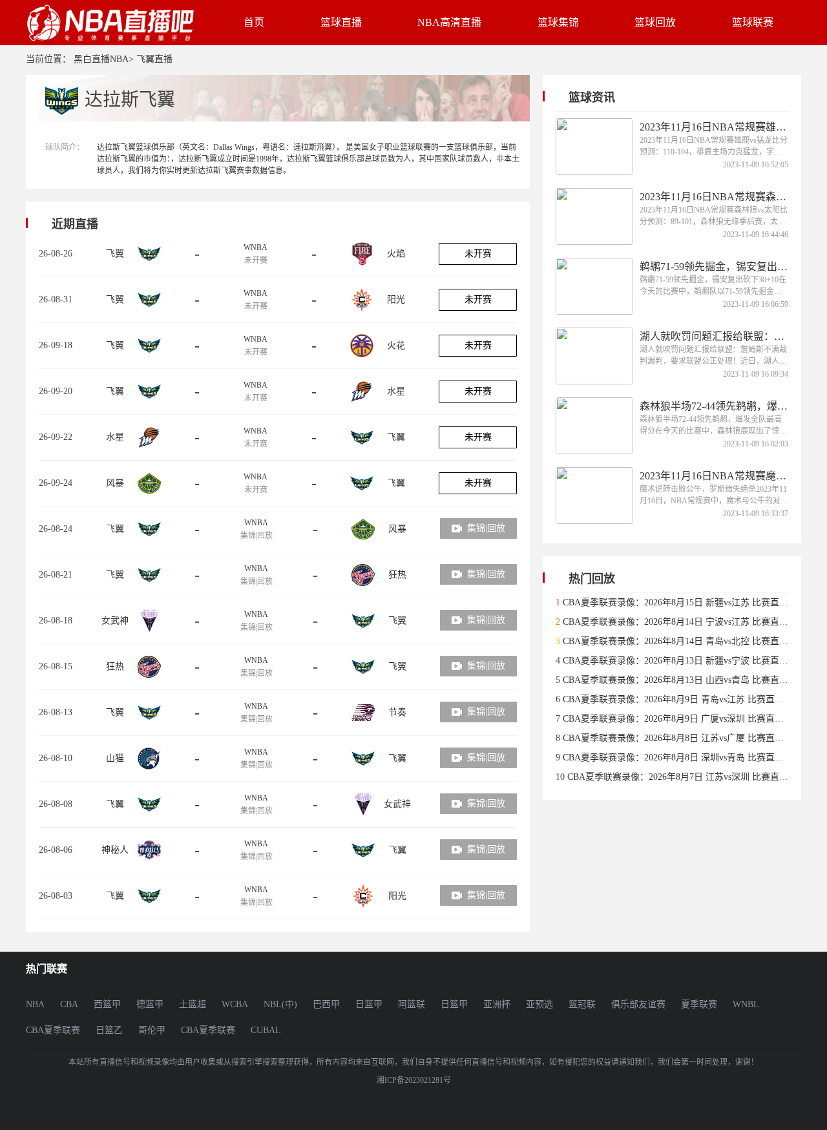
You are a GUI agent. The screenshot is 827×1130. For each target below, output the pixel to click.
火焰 (396, 253)
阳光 (396, 299)
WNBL (746, 1004)
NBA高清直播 (449, 22)
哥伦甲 (151, 1030)
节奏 (397, 712)
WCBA (235, 1004)
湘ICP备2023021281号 (414, 1080)
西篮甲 (107, 1004)
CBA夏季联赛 (53, 1030)
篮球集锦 (558, 22)
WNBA (255, 247)
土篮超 (192, 1004)
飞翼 (115, 253)
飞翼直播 (154, 59)
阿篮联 (411, 1004)
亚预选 (539, 1004)
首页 (254, 22)
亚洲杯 (496, 1004)
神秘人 (115, 850)
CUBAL (266, 1030)
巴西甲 (326, 1004)
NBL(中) (280, 1004)
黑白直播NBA (101, 59)
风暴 (115, 483)
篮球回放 (655, 22)
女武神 (115, 620)
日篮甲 (368, 1004)
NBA (35, 1004)
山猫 (115, 758)
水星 (396, 391)
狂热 (397, 575)
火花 (396, 345)
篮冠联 (582, 1004)
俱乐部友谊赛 (638, 1004)
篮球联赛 (752, 22)
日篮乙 (109, 1030)
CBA (69, 1004)
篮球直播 (341, 22)
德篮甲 (149, 1004)
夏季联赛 (699, 1004)
